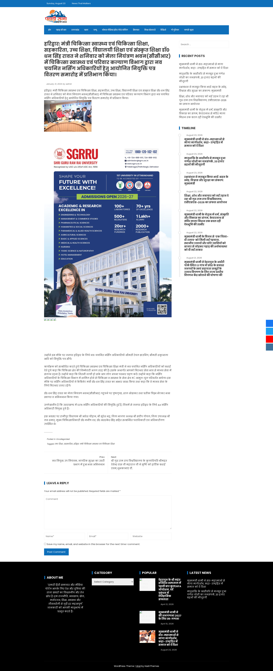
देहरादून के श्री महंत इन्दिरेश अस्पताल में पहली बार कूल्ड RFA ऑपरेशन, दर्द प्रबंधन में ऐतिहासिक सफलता (169, 589)
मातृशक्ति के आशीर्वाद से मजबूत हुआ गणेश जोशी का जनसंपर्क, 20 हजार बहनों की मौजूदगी (202, 77)
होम (49, 29)
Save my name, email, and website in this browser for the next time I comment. (93, 544)
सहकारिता (68, 443)
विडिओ (163, 29)
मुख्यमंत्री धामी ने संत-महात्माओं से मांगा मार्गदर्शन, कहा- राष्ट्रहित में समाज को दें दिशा (204, 143)
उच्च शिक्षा (59, 443)
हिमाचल (136, 29)
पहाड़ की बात (61, 29)
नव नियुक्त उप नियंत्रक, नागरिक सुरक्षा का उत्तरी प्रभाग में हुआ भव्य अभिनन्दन (78, 460)
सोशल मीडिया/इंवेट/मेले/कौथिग (115, 29)
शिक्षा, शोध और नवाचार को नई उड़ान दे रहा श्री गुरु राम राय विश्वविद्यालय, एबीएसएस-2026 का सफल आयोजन (203, 100)
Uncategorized (63, 439)
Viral (138, 666)
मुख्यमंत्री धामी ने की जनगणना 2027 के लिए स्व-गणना (169, 616)
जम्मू (95, 29)
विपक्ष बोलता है (149, 29)
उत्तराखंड (75, 29)
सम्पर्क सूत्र (189, 29)
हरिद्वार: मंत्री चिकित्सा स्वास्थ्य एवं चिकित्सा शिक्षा (94, 443)
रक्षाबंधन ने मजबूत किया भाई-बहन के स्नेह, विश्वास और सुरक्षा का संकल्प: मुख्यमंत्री (206, 180)
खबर (86, 29)
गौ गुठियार (175, 29)
